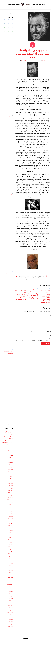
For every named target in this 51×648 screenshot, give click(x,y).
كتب (37, 4)
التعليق (49, 315)
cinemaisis (24, 644)
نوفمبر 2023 (10, 520)
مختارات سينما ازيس (36, 60)
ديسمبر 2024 (10, 490)
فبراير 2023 (11, 542)
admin (43, 60)
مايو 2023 (11, 534)
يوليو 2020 (11, 614)
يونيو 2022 (11, 560)
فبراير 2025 (11, 485)
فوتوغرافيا (18, 4)
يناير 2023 (11, 544)
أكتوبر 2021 (11, 579)
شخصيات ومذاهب (11, 4)
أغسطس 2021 (10, 584)
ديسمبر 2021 (10, 574)
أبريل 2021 (11, 593)
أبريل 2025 (11, 481)
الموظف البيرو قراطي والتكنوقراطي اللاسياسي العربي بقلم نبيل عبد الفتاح (45, 299)
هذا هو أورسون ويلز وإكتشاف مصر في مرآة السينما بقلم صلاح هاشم (32, 54)
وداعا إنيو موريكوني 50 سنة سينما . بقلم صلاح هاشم (38, 276)
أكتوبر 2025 (11, 466)
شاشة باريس (33, 6)
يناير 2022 (11, 572)
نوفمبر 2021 (10, 577)
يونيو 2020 (11, 617)
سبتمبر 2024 (10, 497)
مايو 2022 (11, 563)
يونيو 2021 (11, 588)
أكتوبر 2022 (11, 551)
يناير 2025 (11, 488)
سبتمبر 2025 (10, 469)
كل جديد (25, 294)
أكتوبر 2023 (11, 523)
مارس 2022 (10, 567)
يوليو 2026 (11, 452)
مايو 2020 (11, 619)
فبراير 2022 (11, 570)
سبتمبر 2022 (10, 553)
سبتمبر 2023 (10, 525)
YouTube (22, 641)
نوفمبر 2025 (10, 464)
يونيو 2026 (11, 455)
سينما (40, 4)
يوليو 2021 (11, 586)
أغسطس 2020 (10, 612)
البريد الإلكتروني (48, 331)
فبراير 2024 (11, 513)
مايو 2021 (11, 591)
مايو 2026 (11, 457)
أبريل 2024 (11, 509)
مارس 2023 (10, 539)
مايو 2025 (11, 478)
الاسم (31, 331)
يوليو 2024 (11, 502)
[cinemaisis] (26, 4)
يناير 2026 (11, 459)
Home (43, 4)
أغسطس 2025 (10, 471)
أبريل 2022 (11, 565)
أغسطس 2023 (10, 527)
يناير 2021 (11, 600)
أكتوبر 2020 (11, 607)
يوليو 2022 (11, 558)
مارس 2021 (10, 595)
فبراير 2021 (11, 598)
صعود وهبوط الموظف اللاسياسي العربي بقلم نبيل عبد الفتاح (7, 433)
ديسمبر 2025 (10, 462)
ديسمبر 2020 (10, 603)
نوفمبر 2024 (10, 492)
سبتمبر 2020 (10, 610)
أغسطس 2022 (10, 556)
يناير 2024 (11, 516)
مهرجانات (33, 4)
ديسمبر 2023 (10, 518)
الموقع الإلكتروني (48, 335)
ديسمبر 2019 (10, 626)
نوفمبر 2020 (10, 605)
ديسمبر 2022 (10, 546)
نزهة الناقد (26, 60)
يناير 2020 (11, 624)
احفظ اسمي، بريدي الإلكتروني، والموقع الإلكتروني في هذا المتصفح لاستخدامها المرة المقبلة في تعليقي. (33, 340)
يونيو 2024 (11, 504)
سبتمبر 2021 (10, 581)
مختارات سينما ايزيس (41, 6)
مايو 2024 (11, 506)
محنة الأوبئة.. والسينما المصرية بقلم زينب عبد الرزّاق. (23, 277)
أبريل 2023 (11, 537)
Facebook (27, 641)
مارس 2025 (10, 483)
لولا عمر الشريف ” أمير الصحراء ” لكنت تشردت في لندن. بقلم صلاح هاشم (7, 442)
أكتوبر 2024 (11, 495)
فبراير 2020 (11, 621)
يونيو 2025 (11, 476)
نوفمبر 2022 (10, 549)
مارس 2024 (10, 511)
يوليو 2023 (11, 530)
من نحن (28, 6)
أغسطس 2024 (10, 499)
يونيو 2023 (11, 532)
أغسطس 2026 (10, 450)
